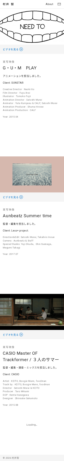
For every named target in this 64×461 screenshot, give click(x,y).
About (49, 4)
